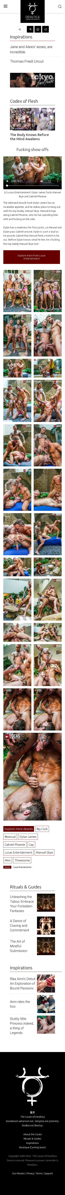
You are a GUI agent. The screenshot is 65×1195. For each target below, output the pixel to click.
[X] (30, 29)
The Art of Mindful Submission (18, 946)
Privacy (30, 1173)
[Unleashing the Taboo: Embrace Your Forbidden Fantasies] (46, 903)
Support (48, 1173)
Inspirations (32, 1143)
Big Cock (42, 829)
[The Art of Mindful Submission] (46, 946)
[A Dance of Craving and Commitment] (46, 926)
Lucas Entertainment (18, 852)
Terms (39, 1173)
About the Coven (32, 1134)
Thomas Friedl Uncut (27, 61)
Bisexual (10, 836)
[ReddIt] (45, 29)
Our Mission (18, 1173)
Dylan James (28, 836)
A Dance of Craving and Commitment (19, 925)
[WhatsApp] (37, 29)
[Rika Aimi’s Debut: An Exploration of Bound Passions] (46, 984)
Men (8, 860)
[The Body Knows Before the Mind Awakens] (32, 119)
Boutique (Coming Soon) (32, 1147)
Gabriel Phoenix (15, 844)
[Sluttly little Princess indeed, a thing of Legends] (46, 1025)
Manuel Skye (44, 852)
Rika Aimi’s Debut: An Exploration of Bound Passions (23, 983)
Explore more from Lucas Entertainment (32, 257)
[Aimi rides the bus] (46, 1004)
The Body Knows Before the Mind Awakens (29, 137)
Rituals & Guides (32, 1138)
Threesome (22, 860)
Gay (31, 844)
